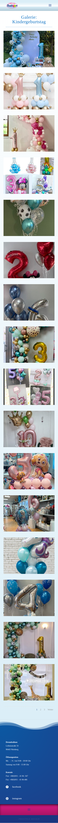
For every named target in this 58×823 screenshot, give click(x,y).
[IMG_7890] (29, 320)
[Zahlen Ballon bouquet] (29, 193)
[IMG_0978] (29, 151)
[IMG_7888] (29, 277)
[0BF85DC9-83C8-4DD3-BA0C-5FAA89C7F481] (29, 488)
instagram (17, 798)
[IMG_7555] (29, 66)
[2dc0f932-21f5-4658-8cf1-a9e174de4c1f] (29, 657)
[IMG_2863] (29, 362)
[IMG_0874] (29, 615)
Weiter (50, 709)
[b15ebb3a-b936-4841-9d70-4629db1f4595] (29, 235)
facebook (16, 786)
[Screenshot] (29, 700)
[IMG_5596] (29, 573)
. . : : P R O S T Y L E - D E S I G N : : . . (29, 819)
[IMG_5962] (29, 531)
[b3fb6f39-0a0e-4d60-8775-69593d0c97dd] (29, 446)
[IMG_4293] (29, 109)
